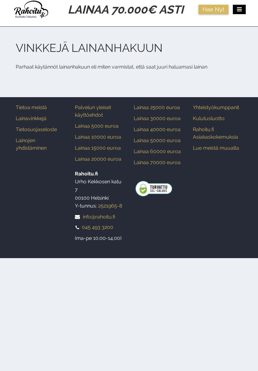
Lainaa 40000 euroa (157, 129)
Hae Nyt (213, 9)
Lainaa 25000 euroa (157, 107)
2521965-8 (110, 206)
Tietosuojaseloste (36, 129)
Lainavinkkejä (31, 118)
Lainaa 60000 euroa (157, 151)
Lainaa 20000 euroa (98, 159)
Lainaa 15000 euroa (98, 148)
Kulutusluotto (209, 118)
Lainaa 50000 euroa (157, 140)
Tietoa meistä (31, 107)
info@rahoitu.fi (99, 217)
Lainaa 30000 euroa (157, 118)
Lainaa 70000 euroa (157, 162)
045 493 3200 (97, 227)
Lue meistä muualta (216, 148)
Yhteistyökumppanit (216, 107)
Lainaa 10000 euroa (98, 137)
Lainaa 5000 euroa (97, 126)
